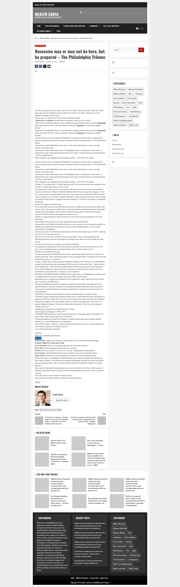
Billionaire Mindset (44, 31)
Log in (114, 140)
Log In (38, 338)
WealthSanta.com (52, 523)
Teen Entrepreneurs (52, 26)
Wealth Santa (46, 14)
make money (47, 410)
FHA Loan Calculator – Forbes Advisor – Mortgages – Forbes (78, 443)
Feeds (58, 31)
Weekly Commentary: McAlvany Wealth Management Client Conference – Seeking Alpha (42, 460)
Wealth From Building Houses (122, 120)
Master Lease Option (129, 102)
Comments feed (118, 149)
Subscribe (102, 123)
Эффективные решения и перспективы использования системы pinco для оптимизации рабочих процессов (42, 485)
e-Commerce (93, 26)
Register (80, 125)
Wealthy (59, 410)
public (134, 107)
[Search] (142, 28)
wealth (53, 410)
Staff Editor (40, 62)
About (73, 578)
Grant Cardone (131, 98)
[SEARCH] (141, 50)
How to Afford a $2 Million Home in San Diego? (42, 443)
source (37, 382)
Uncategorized (133, 116)
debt (41, 410)
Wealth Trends (133, 125)
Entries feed (116, 145)
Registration (104, 578)
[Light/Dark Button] (138, 28)
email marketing (118, 98)
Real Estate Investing (110, 26)
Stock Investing (135, 111)
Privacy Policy (94, 578)
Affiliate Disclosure (82, 578)
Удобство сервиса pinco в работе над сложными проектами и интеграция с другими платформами (117, 501)
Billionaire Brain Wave (135, 89)
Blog (130, 93)
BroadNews (96, 582)
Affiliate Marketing (119, 89)
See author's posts (62, 400)
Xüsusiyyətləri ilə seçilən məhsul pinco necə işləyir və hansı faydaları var (79, 501)
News (140, 102)
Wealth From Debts (40, 46)
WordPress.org (117, 153)
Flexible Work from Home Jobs (74, 26)
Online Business (118, 107)
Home (39, 26)
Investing (116, 102)
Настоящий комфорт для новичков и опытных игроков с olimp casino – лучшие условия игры (42, 501)
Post (128, 107)
